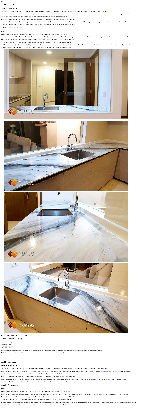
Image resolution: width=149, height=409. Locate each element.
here (87, 11)
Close (2, 407)
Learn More (3, 358)
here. (106, 11)
